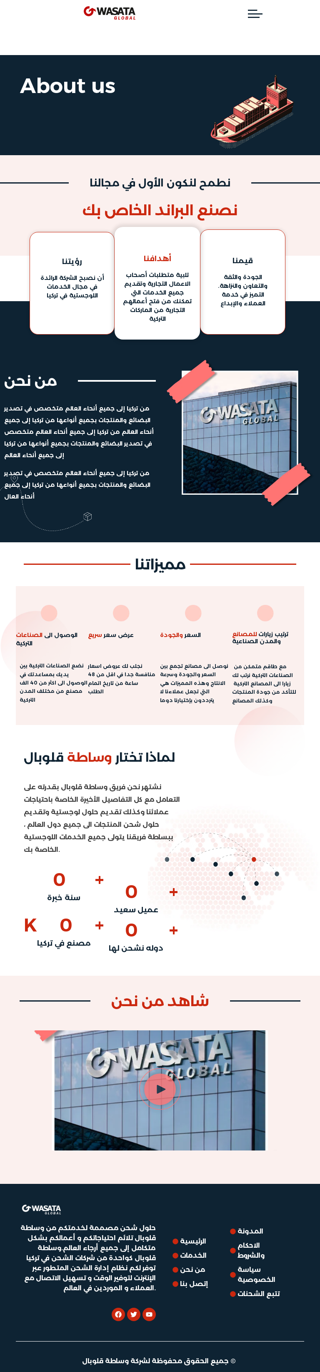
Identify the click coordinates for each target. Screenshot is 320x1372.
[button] (160, 1090)
